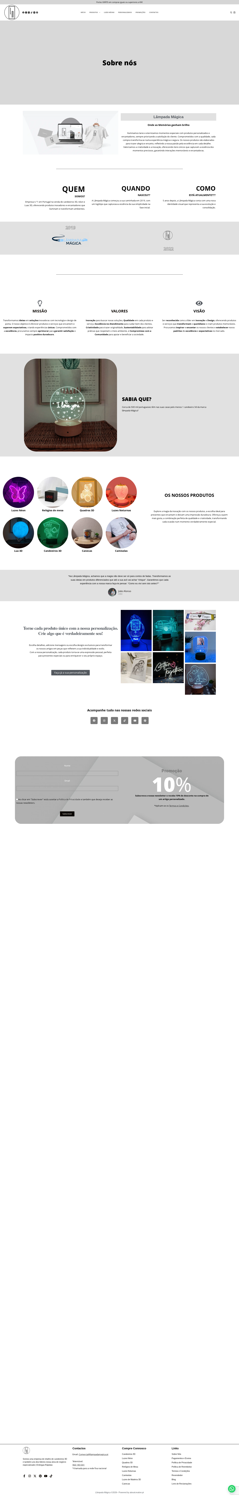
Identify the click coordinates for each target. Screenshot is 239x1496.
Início (83, 12)
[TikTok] (31, 12)
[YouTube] (34, 12)
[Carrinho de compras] (234, 12)
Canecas (87, 551)
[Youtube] (134, 720)
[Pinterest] (37, 12)
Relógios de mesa (52, 510)
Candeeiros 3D (53, 551)
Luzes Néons (109, 12)
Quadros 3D (87, 510)
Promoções (140, 12)
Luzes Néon (18, 510)
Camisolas (121, 551)
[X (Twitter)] (29, 12)
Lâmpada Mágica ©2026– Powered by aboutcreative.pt (119, 1492)
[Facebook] (23, 12)
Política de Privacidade (69, 799)
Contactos (153, 12)
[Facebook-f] (24, 1476)
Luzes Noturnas (121, 510)
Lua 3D (18, 551)
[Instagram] (26, 12)
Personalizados (125, 12)
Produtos (93, 12)
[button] (232, 1489)
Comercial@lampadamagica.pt (93, 1454)
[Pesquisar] (231, 12)
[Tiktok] (124, 720)
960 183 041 (78, 1464)
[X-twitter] (114, 720)
